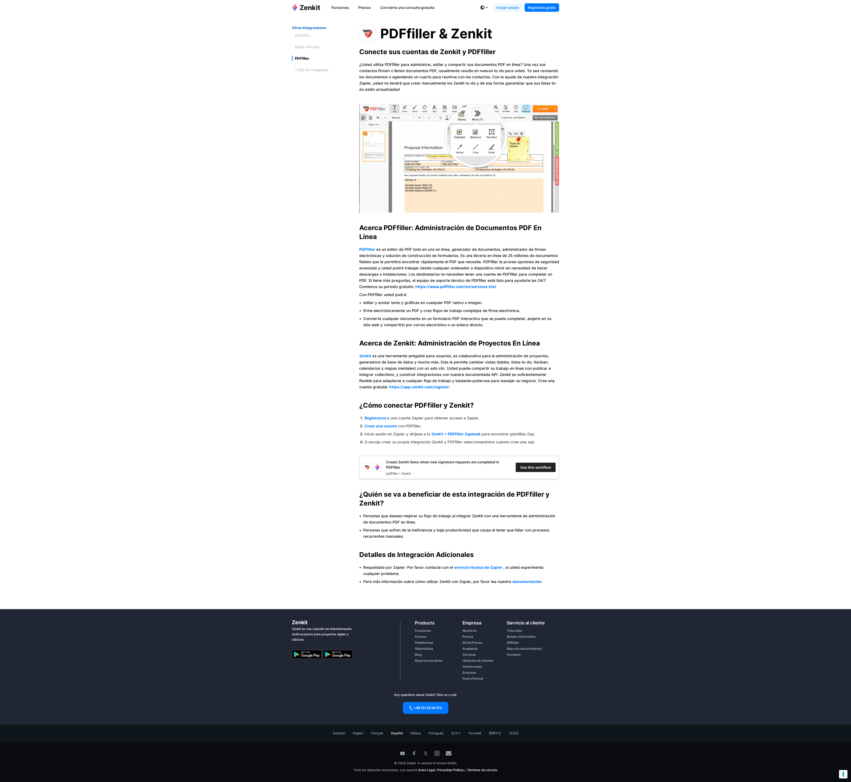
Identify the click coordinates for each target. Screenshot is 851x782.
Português (436, 733)
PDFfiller (367, 249)
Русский (474, 733)
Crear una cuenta (381, 426)
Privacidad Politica (450, 770)
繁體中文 (495, 733)
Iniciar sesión (508, 7)
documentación (527, 581)
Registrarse (376, 418)
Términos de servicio (482, 770)
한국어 (456, 733)
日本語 (513, 733)
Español (397, 733)
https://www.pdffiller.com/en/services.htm (455, 286)
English (358, 733)
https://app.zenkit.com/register (419, 387)
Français (377, 733)
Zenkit (365, 356)
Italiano (415, 733)
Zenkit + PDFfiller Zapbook (456, 434)
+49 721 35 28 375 (428, 708)
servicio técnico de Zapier (478, 567)
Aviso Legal (426, 770)
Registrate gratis (542, 7)
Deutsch (339, 733)
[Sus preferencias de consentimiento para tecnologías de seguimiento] (843, 774)
